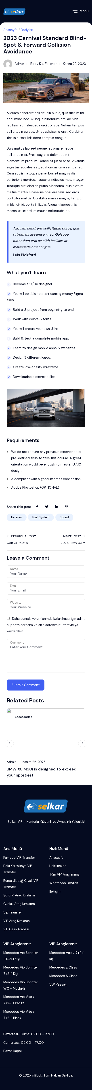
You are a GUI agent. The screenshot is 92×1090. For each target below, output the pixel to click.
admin (19, 64)
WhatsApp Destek (63, 883)
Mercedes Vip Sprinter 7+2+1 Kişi (20, 970)
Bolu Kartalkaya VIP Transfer (17, 869)
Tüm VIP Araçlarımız (64, 874)
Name (14, 569)
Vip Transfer (12, 912)
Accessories (23, 717)
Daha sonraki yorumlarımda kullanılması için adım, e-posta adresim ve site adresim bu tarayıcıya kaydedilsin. (46, 624)
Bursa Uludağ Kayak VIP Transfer (20, 883)
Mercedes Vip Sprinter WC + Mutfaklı (20, 985)
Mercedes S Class (63, 976)
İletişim (55, 891)
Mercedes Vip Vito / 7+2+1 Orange (18, 1000)
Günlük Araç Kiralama (19, 904)
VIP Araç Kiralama (16, 921)
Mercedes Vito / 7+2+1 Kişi (66, 956)
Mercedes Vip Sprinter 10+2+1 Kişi (20, 956)
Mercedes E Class (63, 967)
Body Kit (27, 30)
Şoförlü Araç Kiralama (19, 895)
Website (15, 603)
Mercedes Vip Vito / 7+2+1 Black (18, 1014)
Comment (17, 642)
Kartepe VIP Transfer (19, 857)
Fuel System (40, 517)
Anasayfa (10, 30)
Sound (64, 517)
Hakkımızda (57, 866)
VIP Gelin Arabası (16, 929)
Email (13, 586)
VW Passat (58, 984)
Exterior (51, 64)
